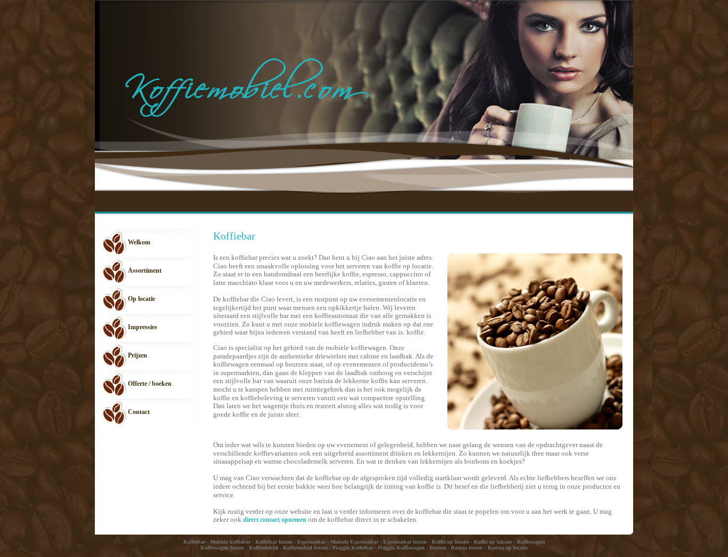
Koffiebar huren (274, 542)
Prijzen (137, 355)
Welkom (139, 242)
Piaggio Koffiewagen (401, 548)
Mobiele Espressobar (354, 542)
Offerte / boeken (150, 383)
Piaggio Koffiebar (353, 548)
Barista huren (467, 548)
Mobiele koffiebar (230, 542)
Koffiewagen (531, 542)
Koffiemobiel (263, 548)
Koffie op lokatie (493, 542)
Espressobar (311, 542)
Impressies (142, 327)
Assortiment (144, 270)
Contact (139, 412)
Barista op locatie (508, 548)
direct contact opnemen (274, 519)
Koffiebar (194, 542)
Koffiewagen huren (222, 548)
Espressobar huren (405, 542)
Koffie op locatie (450, 542)
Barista (438, 548)
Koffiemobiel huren (305, 548)
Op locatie (141, 299)
